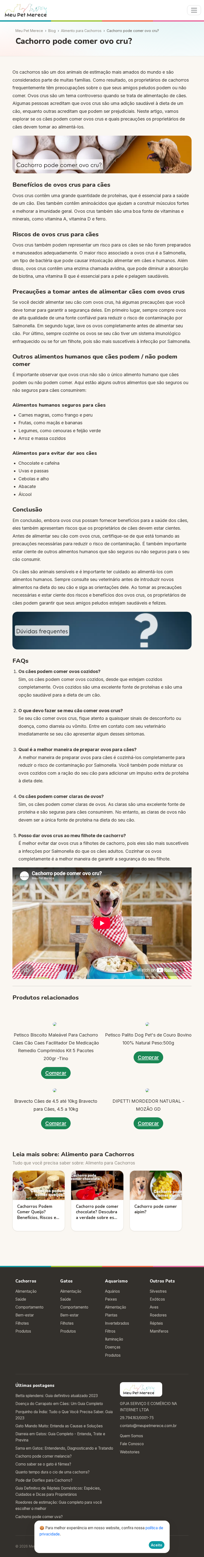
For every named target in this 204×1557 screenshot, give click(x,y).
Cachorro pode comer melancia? (43, 1456)
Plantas (111, 1315)
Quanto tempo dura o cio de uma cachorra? (52, 1472)
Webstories (130, 1452)
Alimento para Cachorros (81, 31)
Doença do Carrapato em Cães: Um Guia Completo (59, 1403)
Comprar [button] (55, 1073)
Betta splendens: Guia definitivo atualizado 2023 (56, 1395)
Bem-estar (24, 1315)
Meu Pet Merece (29, 31)
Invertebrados (117, 1323)
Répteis (156, 1323)
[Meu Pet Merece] (29, 10)
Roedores (158, 1315)
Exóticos (157, 1299)
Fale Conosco (132, 1443)
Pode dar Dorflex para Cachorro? (43, 1480)
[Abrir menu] (194, 10)
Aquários (112, 1291)
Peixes (111, 1299)
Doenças (112, 1347)
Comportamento (29, 1307)
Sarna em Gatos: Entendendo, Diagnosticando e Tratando (64, 1448)
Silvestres (158, 1291)
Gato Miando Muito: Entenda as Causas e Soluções (59, 1426)
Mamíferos (159, 1331)
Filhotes (22, 1323)
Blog (52, 31)
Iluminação (114, 1339)
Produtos (23, 1331)
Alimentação (26, 1291)
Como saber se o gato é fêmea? (43, 1464)
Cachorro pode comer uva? (39, 1516)
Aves (154, 1307)
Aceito (156, 1545)
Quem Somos (131, 1436)
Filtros (110, 1331)
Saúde (20, 1299)
